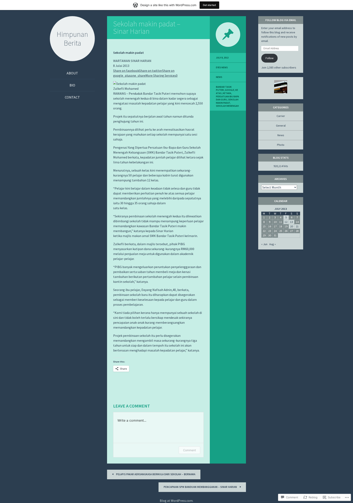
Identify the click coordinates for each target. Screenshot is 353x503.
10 (275, 222)
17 (275, 226)
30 (269, 235)
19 (286, 226)
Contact (72, 97)
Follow (270, 58)
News (219, 77)
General (281, 125)
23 (269, 231)
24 (275, 231)
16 (269, 226)
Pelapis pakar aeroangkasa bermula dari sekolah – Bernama (155, 474)
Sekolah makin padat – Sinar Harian (146, 27)
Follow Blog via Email (280, 20)
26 (286, 231)
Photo (280, 145)
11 (280, 222)
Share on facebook (126, 70)
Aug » (272, 244)
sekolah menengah (227, 105)
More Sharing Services (160, 75)
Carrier (281, 116)
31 (275, 235)
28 (297, 231)
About (72, 73)
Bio (72, 85)
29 (264, 235)
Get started (209, 5)
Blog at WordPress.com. (176, 501)
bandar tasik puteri (224, 88)
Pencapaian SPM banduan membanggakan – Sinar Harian (201, 487)
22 (264, 231)
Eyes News (222, 67)
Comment (189, 450)
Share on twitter (150, 70)
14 (297, 222)
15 (264, 226)
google (229, 89)
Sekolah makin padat (227, 101)
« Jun (264, 244)
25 (280, 231)
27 (291, 231)
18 (280, 226)
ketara (227, 93)
